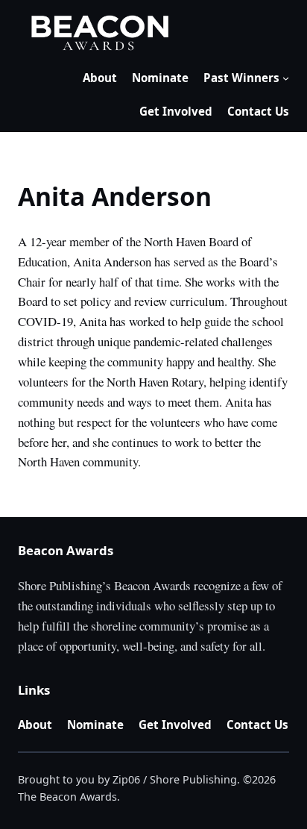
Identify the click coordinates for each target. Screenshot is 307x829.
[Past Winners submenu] (285, 78)
